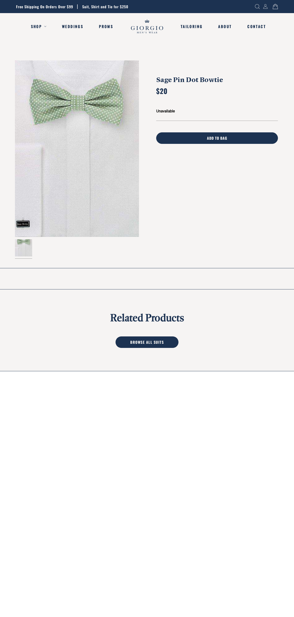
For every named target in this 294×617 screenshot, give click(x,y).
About (225, 26)
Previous (15, 148)
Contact (256, 26)
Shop (36, 26)
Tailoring (192, 26)
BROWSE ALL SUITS (147, 342)
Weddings (72, 26)
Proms (106, 26)
